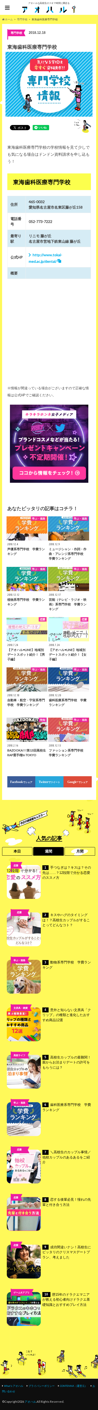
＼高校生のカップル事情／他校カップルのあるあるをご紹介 (66, 1157)
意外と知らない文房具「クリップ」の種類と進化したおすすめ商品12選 (66, 1015)
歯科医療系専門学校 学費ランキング (66, 1107)
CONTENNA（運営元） (73, 1385)
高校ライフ (19, 920)
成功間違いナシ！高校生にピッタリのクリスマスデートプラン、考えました (66, 1252)
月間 (80, 851)
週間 (48, 851)
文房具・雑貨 (21, 1007)
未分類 (19, 1158)
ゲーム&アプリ (22, 1292)
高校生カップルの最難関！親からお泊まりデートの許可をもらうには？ (66, 1062)
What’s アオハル (13, 1385)
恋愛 (16, 865)
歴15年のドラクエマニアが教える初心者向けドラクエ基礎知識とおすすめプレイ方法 (66, 1300)
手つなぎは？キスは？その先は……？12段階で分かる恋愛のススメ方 (66, 873)
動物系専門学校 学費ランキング (66, 964)
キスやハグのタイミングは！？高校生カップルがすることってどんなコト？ (66, 920)
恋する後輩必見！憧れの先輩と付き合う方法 (66, 1202)
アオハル (30, 1401)
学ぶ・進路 (19, 960)
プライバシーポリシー (41, 1385)
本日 (17, 851)
